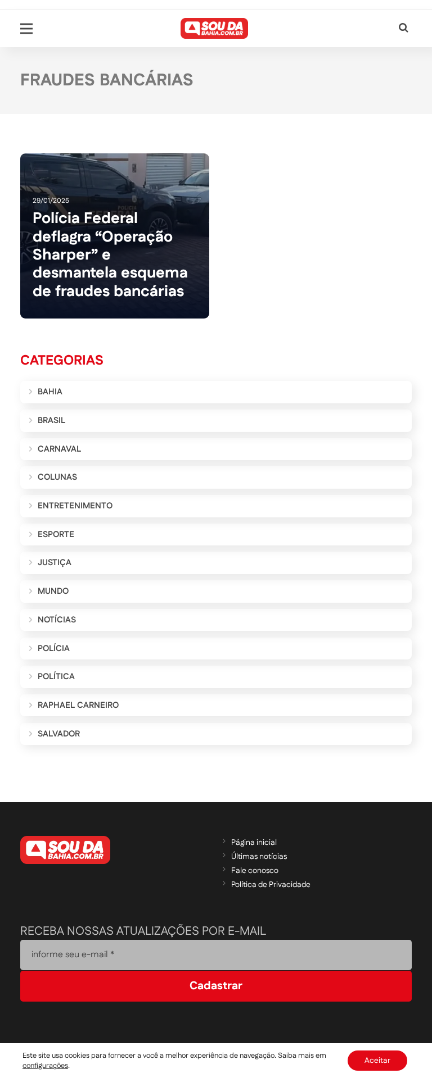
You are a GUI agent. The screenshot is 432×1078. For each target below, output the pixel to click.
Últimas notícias (259, 856)
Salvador (59, 734)
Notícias (57, 620)
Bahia (50, 392)
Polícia (54, 648)
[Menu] (26, 28)
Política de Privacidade (270, 884)
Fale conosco (254, 870)
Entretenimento (75, 506)
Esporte (56, 534)
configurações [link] (45, 1066)
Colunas (57, 477)
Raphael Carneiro (78, 705)
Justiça (54, 562)
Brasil (51, 420)
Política (56, 677)
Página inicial (254, 842)
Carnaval (59, 449)
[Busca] (403, 28)
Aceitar (377, 1060)
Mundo (53, 591)
